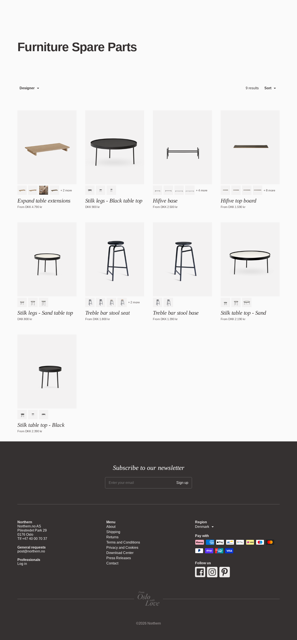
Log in (22, 564)
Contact (112, 563)
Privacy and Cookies (122, 547)
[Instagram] (212, 572)
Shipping (113, 532)
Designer (27, 88)
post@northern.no (31, 551)
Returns (112, 537)
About (110, 527)
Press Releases (118, 558)
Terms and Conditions (123, 542)
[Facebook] (200, 572)
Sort (267, 88)
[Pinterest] (224, 572)
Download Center (119, 553)
